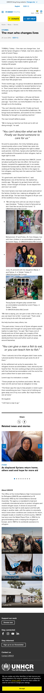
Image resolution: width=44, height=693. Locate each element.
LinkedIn (17, 633)
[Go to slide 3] (19, 479)
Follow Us (7, 604)
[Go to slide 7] (28, 479)
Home (4, 25)
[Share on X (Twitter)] (19, 422)
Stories (16, 25)
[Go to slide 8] (30, 479)
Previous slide (4, 446)
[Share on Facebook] (24, 422)
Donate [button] (37, 13)
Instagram (8, 633)
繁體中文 (26, 6)
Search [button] (32, 13)
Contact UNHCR (8, 656)
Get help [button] (31, 18)
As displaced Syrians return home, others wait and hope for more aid (20, 469)
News (9, 25)
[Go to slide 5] (24, 479)
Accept (22, 688)
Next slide (40, 446)
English (17, 6)
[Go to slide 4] (21, 479)
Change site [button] (31, 2)
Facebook (3, 633)
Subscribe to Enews (11, 577)
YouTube (12, 633)
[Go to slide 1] (15, 479)
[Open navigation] (3, 12)
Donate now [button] (8, 622)
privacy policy (16, 680)
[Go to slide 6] (26, 479)
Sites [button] (41, 13)
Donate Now (8, 550)
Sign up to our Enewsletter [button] (14, 644)
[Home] (12, 12)
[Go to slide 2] (17, 479)
